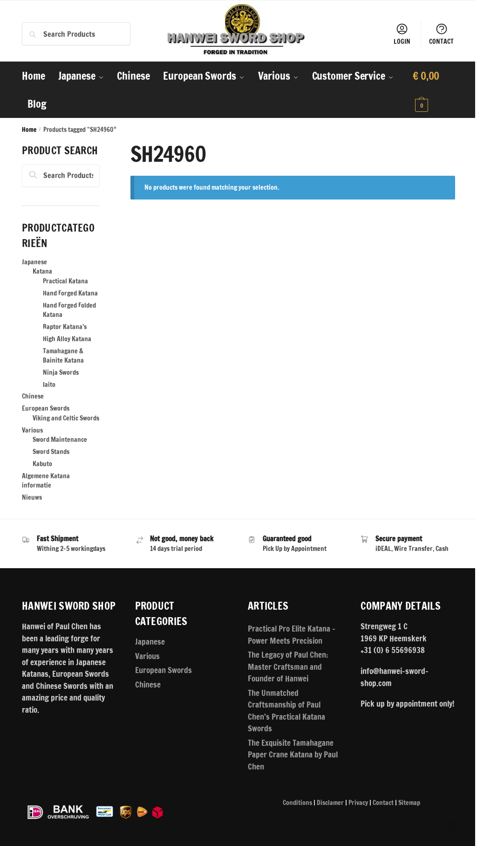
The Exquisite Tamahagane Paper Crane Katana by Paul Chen (293, 754)
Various (32, 430)
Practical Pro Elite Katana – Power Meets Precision (291, 635)
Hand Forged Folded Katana (69, 310)
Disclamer (330, 802)
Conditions (297, 802)
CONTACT (441, 41)
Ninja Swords (61, 372)
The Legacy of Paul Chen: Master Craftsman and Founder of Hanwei (288, 666)
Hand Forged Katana (70, 293)
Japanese (34, 262)
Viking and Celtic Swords (66, 418)
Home (29, 129)
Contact (383, 802)
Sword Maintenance (60, 439)
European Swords (45, 408)
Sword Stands (51, 451)
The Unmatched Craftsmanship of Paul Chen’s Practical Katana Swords (286, 711)
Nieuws (32, 497)
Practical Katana (65, 281)
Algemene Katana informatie (46, 480)
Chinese (33, 396)
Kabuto (42, 463)
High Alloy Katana (67, 339)
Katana (42, 271)
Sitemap (409, 802)
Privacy (358, 802)
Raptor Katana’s (65, 326)
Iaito (49, 384)
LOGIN (402, 41)
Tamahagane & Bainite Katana (63, 355)
